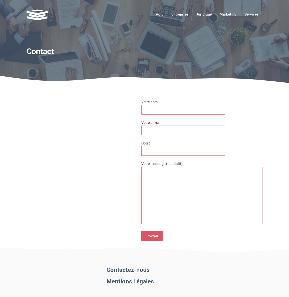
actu (160, 14)
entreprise (179, 14)
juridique (204, 14)
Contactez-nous (128, 269)
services (251, 14)
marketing (228, 14)
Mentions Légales (130, 281)
